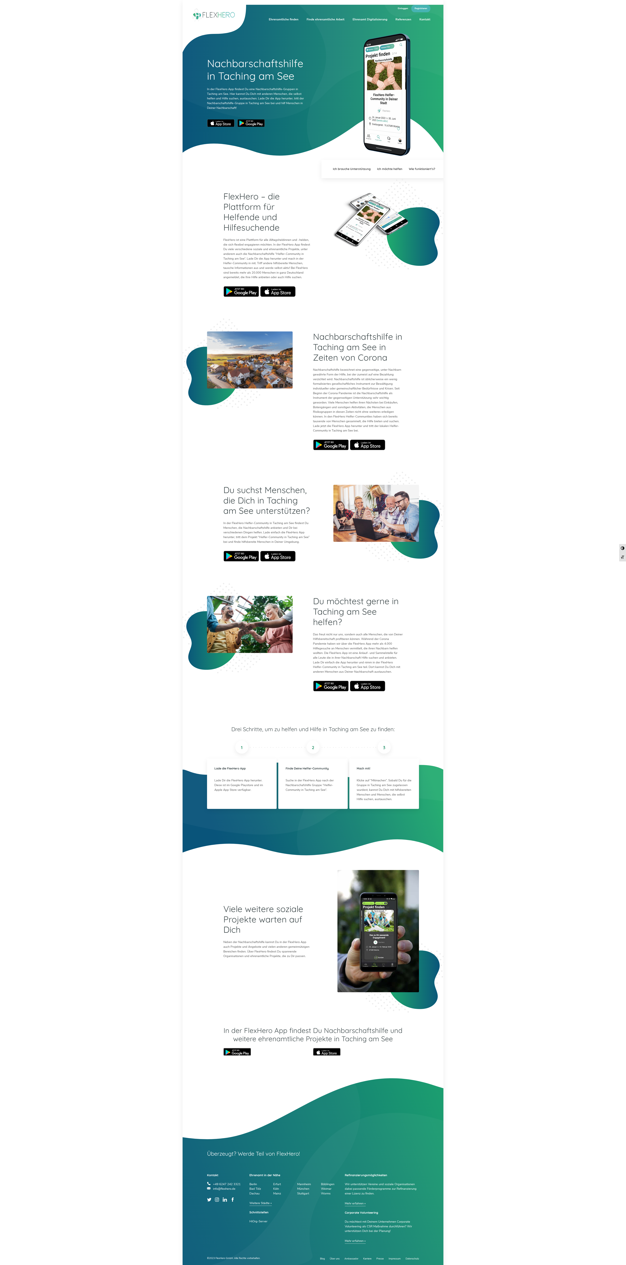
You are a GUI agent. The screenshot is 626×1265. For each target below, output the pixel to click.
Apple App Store (221, 123)
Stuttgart (303, 1193)
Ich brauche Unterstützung (352, 169)
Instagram (217, 1199)
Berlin (253, 1184)
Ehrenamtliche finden (283, 19)
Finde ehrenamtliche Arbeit (325, 19)
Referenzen (403, 19)
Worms (326, 1193)
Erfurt (277, 1184)
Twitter (209, 1199)
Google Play (241, 291)
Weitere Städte (259, 1203)
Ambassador (351, 1258)
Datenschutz (412, 1258)
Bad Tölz (255, 1189)
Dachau (254, 1193)
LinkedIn (225, 1199)
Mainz (277, 1193)
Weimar (326, 1189)
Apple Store (278, 291)
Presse (380, 1258)
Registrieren (421, 8)
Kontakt (424, 19)
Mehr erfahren (354, 1203)
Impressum (395, 1258)
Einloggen (403, 8)
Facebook (232, 1199)
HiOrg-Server (258, 1221)
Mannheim (304, 1184)
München (303, 1189)
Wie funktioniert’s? (422, 169)
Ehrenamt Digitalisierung (370, 19)
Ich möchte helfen (389, 169)
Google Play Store (251, 123)
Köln (276, 1189)
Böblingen (327, 1184)
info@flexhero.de (224, 1188)
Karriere (367, 1258)
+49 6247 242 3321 (227, 1183)
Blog (322, 1258)
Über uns (335, 1258)
